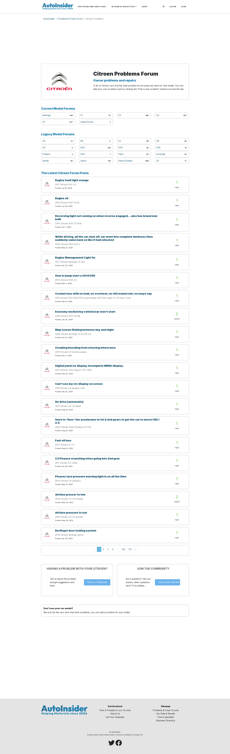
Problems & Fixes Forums (166, 710)
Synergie (160, 154)
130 (123, 549)
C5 (43, 122)
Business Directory (124, 7)
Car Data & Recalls (165, 713)
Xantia (45, 160)
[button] (164, 6)
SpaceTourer (87, 122)
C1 (81, 115)
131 (130, 549)
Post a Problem (97, 582)
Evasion (46, 154)
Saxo (121, 154)
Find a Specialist (165, 717)
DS (44, 147)
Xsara (83, 160)
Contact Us (138, 735)
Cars (144, 7)
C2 (119, 141)
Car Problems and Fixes (92, 7)
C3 (119, 115)
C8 (157, 141)
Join (183, 7)
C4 (157, 115)
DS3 (82, 147)
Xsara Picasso (125, 160)
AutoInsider (49, 18)
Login (172, 7)
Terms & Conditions (124, 735)
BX (81, 141)
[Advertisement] (115, 43)
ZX (157, 160)
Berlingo (46, 115)
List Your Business (115, 717)
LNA (82, 154)
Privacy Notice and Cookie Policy (100, 735)
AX (44, 141)
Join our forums (168, 582)
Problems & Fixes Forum (70, 18)
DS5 (158, 147)
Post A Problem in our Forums (115, 710)
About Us (115, 713)
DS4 (120, 147)
